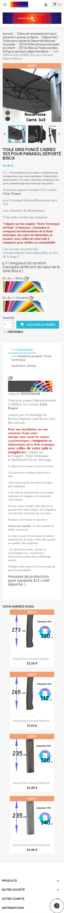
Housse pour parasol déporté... (32, 720)
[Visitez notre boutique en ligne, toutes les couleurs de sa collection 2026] (32, 18)
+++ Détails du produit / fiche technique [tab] (31, 358)
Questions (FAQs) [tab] (23, 366)
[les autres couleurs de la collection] (25, 286)
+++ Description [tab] (22, 350)
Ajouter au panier (37, 324)
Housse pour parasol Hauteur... (32, 658)
